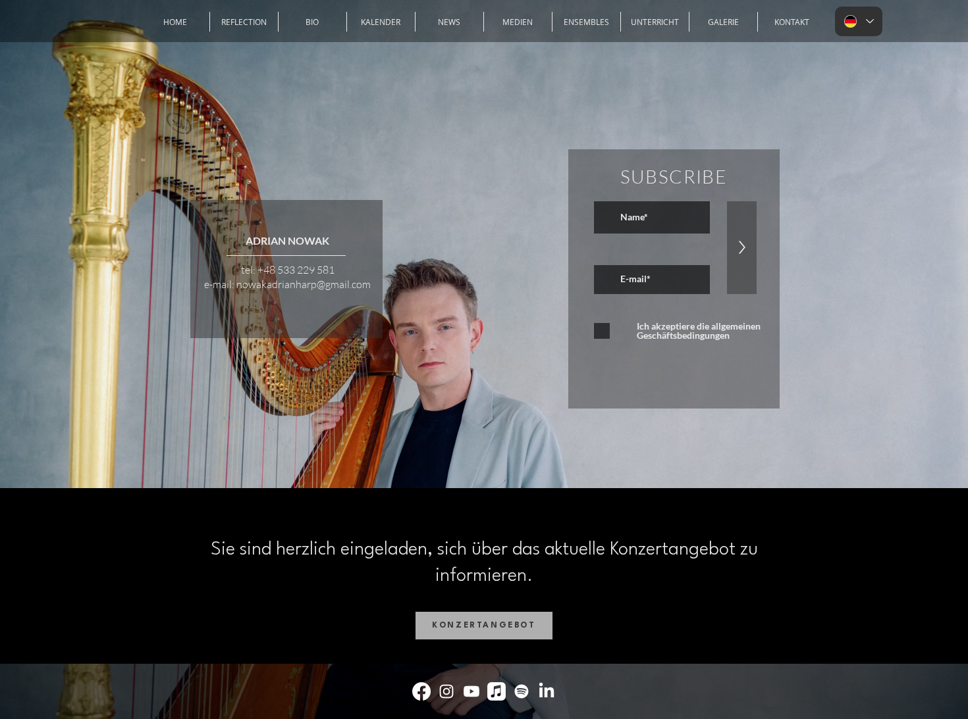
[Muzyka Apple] (496, 691)
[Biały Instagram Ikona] (446, 691)
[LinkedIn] (546, 691)
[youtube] (471, 691)
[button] (586, 22)
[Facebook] (421, 691)
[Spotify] (521, 691)
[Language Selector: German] (858, 21)
